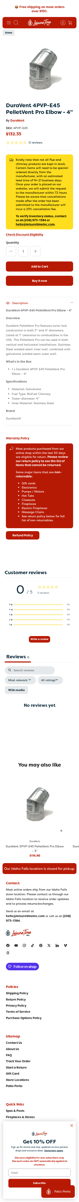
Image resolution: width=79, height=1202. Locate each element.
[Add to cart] (61, 831)
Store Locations (17, 1080)
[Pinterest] (41, 945)
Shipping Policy (17, 993)
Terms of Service (18, 1012)
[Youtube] (16, 945)
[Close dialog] (72, 1125)
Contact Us (14, 1043)
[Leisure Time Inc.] (39, 22)
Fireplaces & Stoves (20, 1117)
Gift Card (12, 1073)
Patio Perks (14, 1086)
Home (8, 32)
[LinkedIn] (57, 945)
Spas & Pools (15, 1111)
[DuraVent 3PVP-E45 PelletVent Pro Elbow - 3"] (35, 804)
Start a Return (16, 1067)
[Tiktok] (32, 945)
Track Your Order (18, 1061)
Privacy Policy (16, 1005)
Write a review (39, 639)
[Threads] (8, 952)
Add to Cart (39, 266)
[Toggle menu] (8, 22)
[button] (39, 604)
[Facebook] (8, 945)
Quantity (12, 242)
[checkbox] (16, 690)
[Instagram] (24, 945)
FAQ (9, 1055)
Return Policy (16, 999)
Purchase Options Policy (24, 1018)
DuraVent (17, 120)
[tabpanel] (39, 709)
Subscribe (39, 1183)
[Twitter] (49, 945)
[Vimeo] (65, 945)
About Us (12, 1049)
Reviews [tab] (17, 656)
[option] (39, 69)
